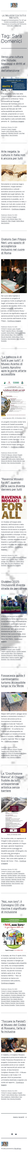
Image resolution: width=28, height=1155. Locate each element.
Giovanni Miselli (5, 1001)
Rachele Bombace (6, 883)
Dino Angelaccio (18, 335)
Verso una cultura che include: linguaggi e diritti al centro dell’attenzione (13, 63)
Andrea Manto (11, 333)
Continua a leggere (17, 121)
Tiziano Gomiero (20, 1005)
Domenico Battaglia (16, 995)
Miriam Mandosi (18, 655)
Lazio (13, 329)
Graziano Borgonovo (7, 655)
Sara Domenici (13, 135)
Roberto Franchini (10, 1003)
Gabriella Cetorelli (13, 133)
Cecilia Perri (22, 1095)
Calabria (14, 1093)
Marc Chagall (12, 221)
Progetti (14, 129)
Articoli (9, 217)
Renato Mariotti (17, 461)
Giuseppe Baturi (15, 1001)
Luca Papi (21, 133)
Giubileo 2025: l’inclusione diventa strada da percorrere (14, 585)
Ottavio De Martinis (6, 461)
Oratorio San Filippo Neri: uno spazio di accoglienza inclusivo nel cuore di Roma (13, 246)
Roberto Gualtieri (14, 657)
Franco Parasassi (6, 879)
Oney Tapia (4, 563)
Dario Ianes (22, 993)
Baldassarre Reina (20, 333)
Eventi (9, 129)
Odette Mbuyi (5, 135)
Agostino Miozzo (11, 331)
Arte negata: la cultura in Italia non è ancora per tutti (13, 155)
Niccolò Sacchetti (6, 337)
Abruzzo (9, 455)
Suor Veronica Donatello (14, 463)
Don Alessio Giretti (20, 877)
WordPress (17, 1148)
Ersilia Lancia (11, 459)
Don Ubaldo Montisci (16, 999)
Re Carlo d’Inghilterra (14, 563)
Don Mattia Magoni (15, 997)
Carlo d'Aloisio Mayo (12, 131)
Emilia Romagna (16, 557)
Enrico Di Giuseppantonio (15, 753)
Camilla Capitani (21, 651)
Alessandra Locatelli (12, 873)
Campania (15, 991)
